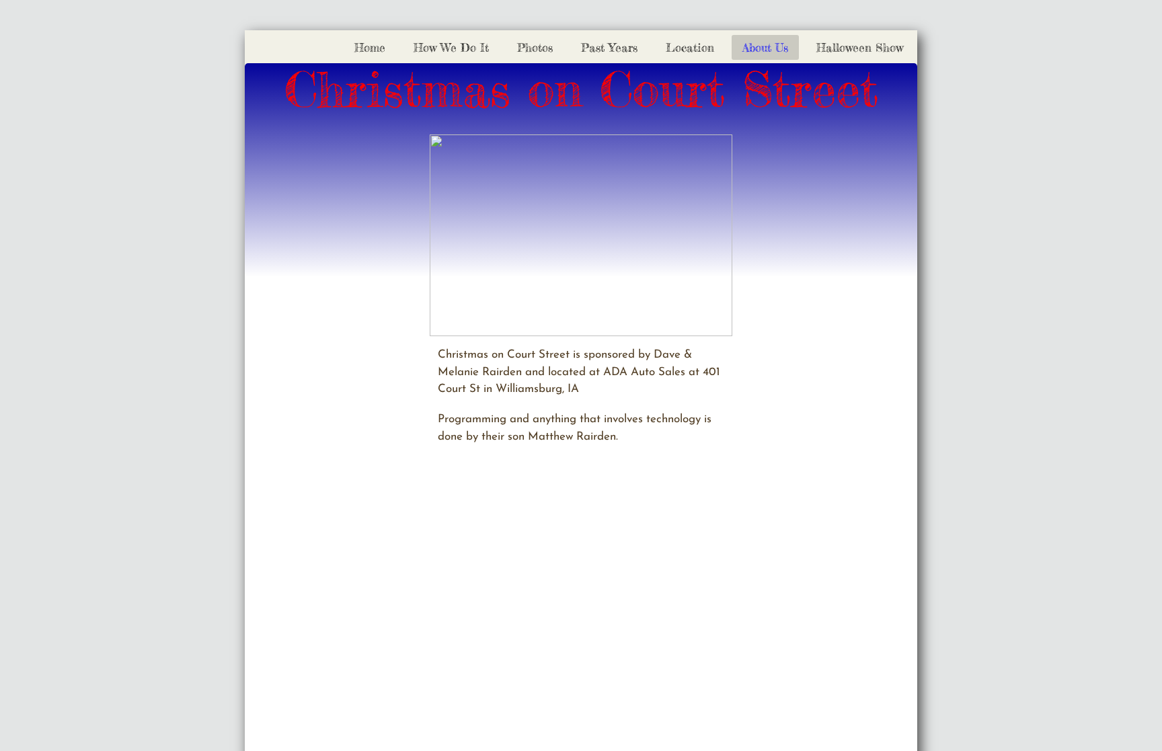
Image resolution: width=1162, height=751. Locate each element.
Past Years (609, 47)
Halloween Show (859, 47)
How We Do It (451, 47)
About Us (765, 47)
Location (690, 47)
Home (369, 47)
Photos (535, 47)
